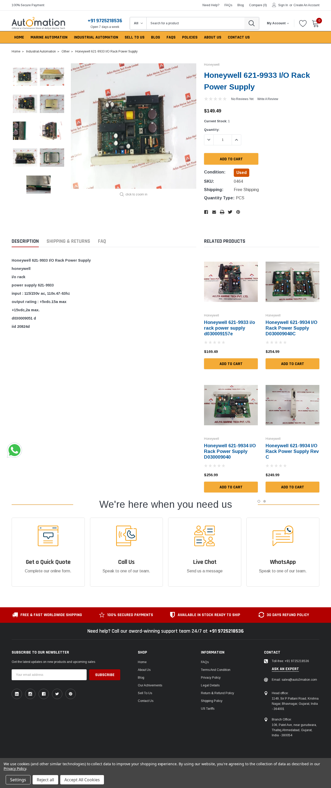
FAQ (102, 241)
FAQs (228, 5)
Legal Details (210, 685)
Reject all (45, 780)
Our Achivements (150, 685)
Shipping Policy (211, 701)
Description (25, 241)
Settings (18, 780)
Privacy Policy (211, 677)
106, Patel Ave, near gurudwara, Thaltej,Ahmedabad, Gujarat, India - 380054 (294, 730)
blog (240, 5)
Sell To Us (145, 693)
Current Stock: (217, 121)
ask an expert (285, 669)
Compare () (258, 5)
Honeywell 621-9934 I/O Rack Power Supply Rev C (292, 451)
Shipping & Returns (68, 241)
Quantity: (212, 130)
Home (142, 662)
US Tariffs (207, 708)
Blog (141, 677)
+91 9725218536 (105, 20)
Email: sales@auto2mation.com (294, 679)
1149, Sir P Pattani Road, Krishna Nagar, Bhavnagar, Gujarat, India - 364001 (295, 704)
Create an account (306, 5)
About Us (144, 670)
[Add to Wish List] (255, 351)
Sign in (283, 5)
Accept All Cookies (82, 780)
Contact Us (145, 701)
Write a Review (267, 99)
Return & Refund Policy (217, 693)
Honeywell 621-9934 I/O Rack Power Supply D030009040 (230, 451)
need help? (210, 5)
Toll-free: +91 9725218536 (290, 661)
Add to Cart (231, 364)
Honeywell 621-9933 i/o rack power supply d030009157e (229, 328)
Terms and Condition (215, 670)
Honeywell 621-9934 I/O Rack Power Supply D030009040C (291, 328)
